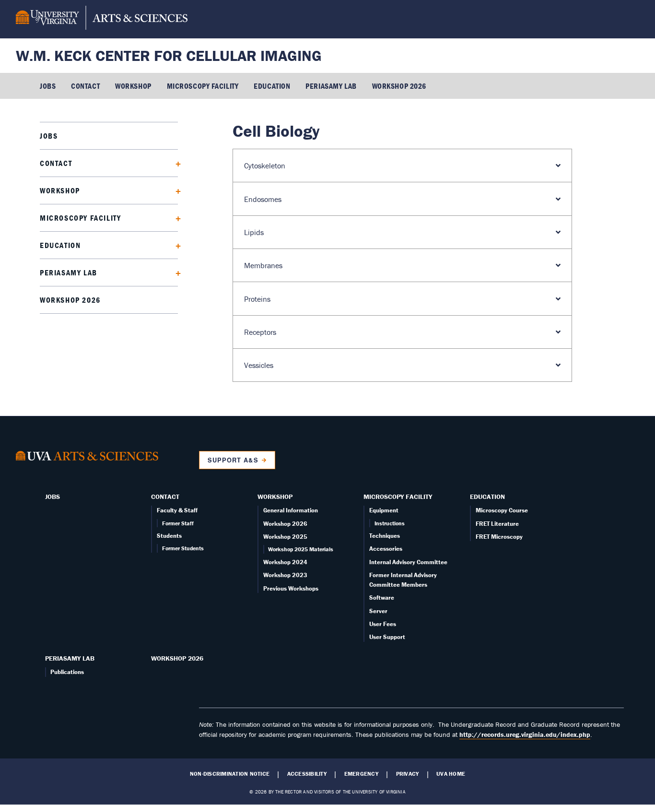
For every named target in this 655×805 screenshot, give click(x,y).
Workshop (133, 86)
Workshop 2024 (285, 562)
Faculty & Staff (177, 510)
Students (169, 536)
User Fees (382, 624)
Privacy (407, 773)
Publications (67, 672)
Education (272, 86)
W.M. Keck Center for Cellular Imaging (169, 55)
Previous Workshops (290, 588)
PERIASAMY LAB (330, 86)
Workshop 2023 (285, 575)
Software (381, 597)
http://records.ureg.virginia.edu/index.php (524, 734)
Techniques (384, 536)
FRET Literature (497, 524)
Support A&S (233, 460)
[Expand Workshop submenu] (175, 190)
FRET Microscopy (499, 537)
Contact (85, 86)
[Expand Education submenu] (175, 245)
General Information (290, 510)
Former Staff (178, 523)
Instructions (389, 523)
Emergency (361, 773)
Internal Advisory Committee (408, 562)
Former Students (183, 548)
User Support (387, 637)
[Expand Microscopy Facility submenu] (175, 217)
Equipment (383, 510)
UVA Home (450, 773)
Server (378, 611)
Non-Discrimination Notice (229, 773)
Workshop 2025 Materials (300, 549)
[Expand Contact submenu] (175, 163)
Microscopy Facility (203, 86)
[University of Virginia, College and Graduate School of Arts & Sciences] (101, 19)
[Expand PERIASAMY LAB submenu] (175, 272)
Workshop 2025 (285, 537)
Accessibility (307, 773)
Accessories (385, 549)
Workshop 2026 (399, 86)
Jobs (48, 86)
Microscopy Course (502, 510)
